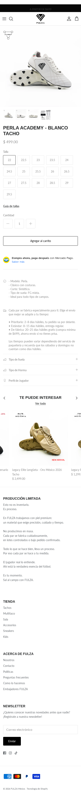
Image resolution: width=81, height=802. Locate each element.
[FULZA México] (40, 18)
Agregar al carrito (40, 241)
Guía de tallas (11, 206)
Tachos (7, 607)
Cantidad (8, 215)
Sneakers (8, 630)
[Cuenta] (68, 18)
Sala (5, 619)
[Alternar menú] (4, 18)
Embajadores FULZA (15, 689)
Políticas (8, 671)
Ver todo (40, 403)
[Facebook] (4, 752)
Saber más (18, 262)
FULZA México (18, 788)
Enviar (12, 741)
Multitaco (9, 613)
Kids (5, 636)
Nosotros (8, 660)
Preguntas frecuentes (16, 677)
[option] (40, 66)
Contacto (8, 665)
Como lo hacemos (14, 683)
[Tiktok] (16, 752)
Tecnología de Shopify (37, 788)
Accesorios (9, 625)
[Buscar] (13, 18)
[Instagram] (10, 752)
